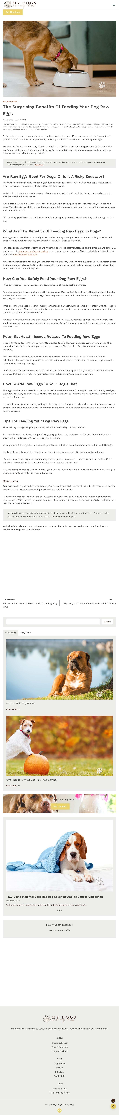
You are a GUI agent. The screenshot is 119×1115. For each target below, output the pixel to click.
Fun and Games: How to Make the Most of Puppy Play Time (30, 603)
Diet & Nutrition (10, 101)
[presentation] (59, 669)
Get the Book (13, 12)
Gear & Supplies (59, 1047)
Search (107, 621)
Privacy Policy (59, 1088)
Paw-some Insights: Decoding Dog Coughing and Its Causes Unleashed (54, 896)
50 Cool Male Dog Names (20, 703)
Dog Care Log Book (59, 1093)
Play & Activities (59, 1051)
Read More (13, 709)
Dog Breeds (59, 1063)
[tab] (10, 633)
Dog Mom (9, 120)
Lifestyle (59, 1072)
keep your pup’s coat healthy (33, 251)
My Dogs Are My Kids (59, 930)
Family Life (59, 1076)
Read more (39, 165)
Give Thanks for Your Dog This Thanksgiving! (31, 779)
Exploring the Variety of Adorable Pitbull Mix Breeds (90, 601)
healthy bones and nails (25, 254)
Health (17, 900)
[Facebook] (59, 1110)
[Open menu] (113, 5)
